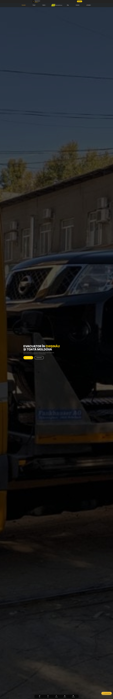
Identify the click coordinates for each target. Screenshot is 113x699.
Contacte (77, 5)
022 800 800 (28, 357)
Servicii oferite (39, 357)
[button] (31, 1)
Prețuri (34, 5)
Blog (68, 5)
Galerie (43, 5)
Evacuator (24, 5)
